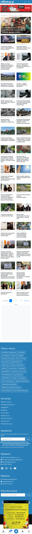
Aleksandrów (17, 375)
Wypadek (4, 359)
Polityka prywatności (8, 405)
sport (24, 359)
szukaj (28, 495)
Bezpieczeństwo (16, 362)
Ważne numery (6, 402)
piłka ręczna (13, 368)
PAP (18, 359)
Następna (26, 300)
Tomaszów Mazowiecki (9, 384)
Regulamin (5, 407)
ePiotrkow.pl (4, 15)
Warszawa (22, 378)
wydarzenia (5, 371)
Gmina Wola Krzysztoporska (11, 387)
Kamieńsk (22, 368)
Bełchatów (5, 362)
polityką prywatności (23, 445)
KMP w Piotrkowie (7, 381)
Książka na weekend (22, 381)
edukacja (12, 359)
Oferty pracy (5, 415)
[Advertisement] (16, 322)
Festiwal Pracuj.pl (7, 424)
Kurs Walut (5, 413)
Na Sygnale (5, 355)
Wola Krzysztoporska (20, 391)
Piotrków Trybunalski (9, 352)
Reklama (4, 410)
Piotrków (21, 352)
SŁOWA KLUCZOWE (13, 15)
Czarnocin (14, 371)
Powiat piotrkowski (17, 365)
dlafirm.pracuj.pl (7, 418)
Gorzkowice (6, 378)
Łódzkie (14, 378)
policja (13, 355)
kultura (23, 371)
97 (21, 300)
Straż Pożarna (6, 391)
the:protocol (6, 421)
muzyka (4, 368)
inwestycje (5, 365)
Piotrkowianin (6, 375)
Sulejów (20, 355)
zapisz (28, 439)
